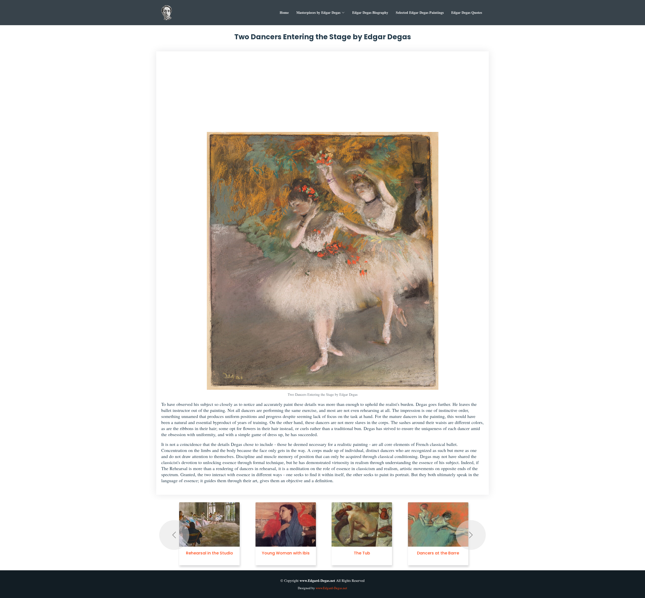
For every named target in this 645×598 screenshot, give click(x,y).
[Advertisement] (322, 94)
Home (284, 12)
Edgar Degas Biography (370, 12)
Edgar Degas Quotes (466, 12)
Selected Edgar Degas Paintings (420, 12)
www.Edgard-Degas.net (331, 588)
